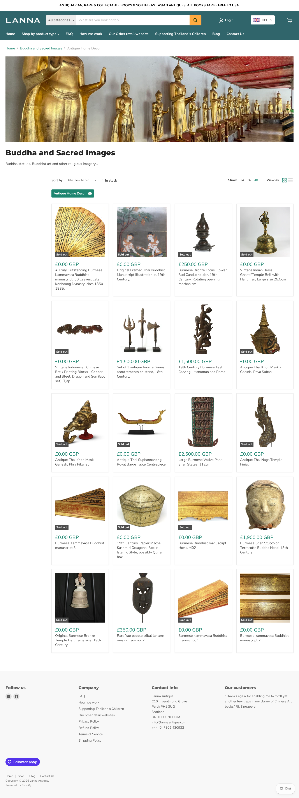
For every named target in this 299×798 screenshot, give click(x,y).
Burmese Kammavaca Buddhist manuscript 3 (79, 545)
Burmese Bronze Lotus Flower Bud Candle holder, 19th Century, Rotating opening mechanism (202, 277)
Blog (216, 34)
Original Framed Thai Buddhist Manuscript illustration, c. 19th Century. (141, 275)
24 (242, 180)
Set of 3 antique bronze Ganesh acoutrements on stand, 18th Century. (142, 372)
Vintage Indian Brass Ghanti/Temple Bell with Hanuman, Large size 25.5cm (263, 275)
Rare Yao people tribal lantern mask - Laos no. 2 (140, 638)
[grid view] (284, 180)
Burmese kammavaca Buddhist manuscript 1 (202, 638)
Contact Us (235, 34)
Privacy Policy (89, 721)
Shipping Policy (90, 740)
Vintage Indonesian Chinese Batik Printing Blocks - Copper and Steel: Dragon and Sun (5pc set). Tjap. (80, 374)
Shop (21, 776)
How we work (90, 34)
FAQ (69, 34)
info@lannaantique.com (169, 722)
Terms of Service (91, 734)
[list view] (290, 180)
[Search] (195, 20)
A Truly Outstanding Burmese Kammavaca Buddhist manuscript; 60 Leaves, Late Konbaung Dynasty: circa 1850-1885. (80, 279)
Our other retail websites (97, 715)
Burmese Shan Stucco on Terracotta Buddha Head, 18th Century (264, 548)
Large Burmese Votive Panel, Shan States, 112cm (201, 462)
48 (256, 180)
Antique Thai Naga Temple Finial (261, 462)
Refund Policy (89, 728)
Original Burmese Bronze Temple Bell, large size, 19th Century (78, 640)
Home (10, 34)
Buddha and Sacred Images (41, 48)
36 (249, 180)
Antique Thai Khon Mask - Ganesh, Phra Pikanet (75, 462)
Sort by (57, 180)
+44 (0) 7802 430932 (168, 727)
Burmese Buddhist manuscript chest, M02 (202, 545)
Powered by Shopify (18, 785)
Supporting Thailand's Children (180, 34)
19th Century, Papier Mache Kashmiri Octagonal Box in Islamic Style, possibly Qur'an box (140, 550)
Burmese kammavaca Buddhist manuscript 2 (264, 638)
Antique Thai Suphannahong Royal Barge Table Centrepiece (141, 462)
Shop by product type (39, 34)
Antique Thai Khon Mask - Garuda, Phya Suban (260, 369)
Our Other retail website (129, 34)
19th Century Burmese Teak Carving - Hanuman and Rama (201, 369)
